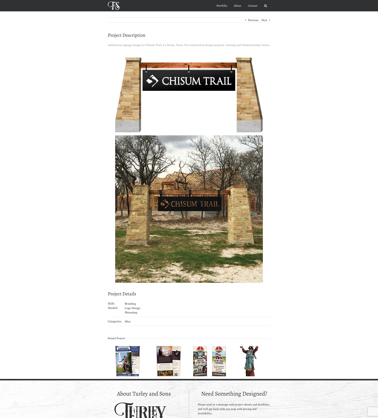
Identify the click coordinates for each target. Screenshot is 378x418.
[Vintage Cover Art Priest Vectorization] (250, 347)
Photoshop (131, 312)
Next (264, 20)
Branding (130, 303)
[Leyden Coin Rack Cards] (168, 347)
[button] (265, 5)
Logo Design (132, 308)
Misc (128, 321)
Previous (253, 20)
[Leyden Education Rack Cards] (127, 347)
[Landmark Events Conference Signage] (209, 347)
